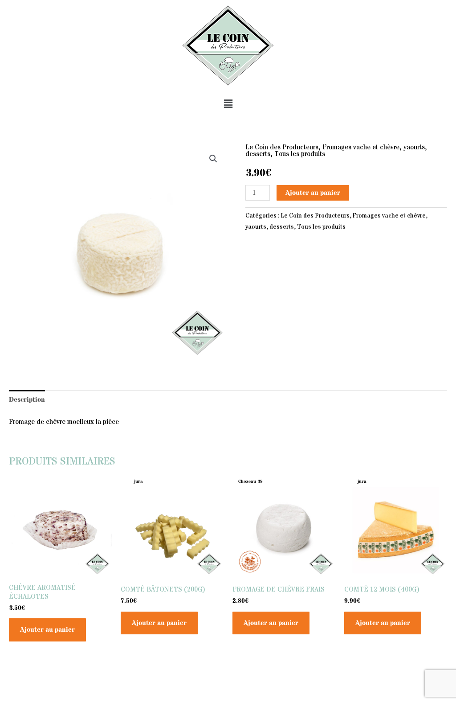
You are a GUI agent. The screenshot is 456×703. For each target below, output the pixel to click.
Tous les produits (299, 154)
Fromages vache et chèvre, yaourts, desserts (336, 151)
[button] (228, 104)
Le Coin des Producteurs (281, 147)
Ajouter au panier (312, 192)
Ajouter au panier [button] (47, 629)
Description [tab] (27, 399)
